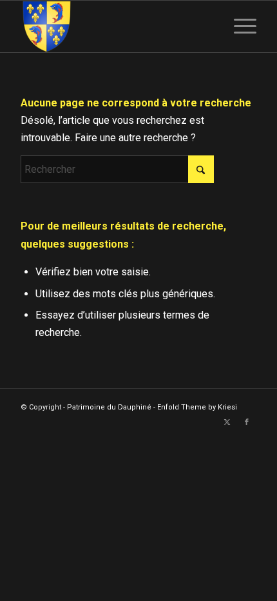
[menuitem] (238, 26)
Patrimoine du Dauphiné (109, 407)
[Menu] (238, 26)
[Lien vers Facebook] (246, 422)
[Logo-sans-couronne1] (115, 26)
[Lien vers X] (227, 422)
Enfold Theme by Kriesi (197, 407)
